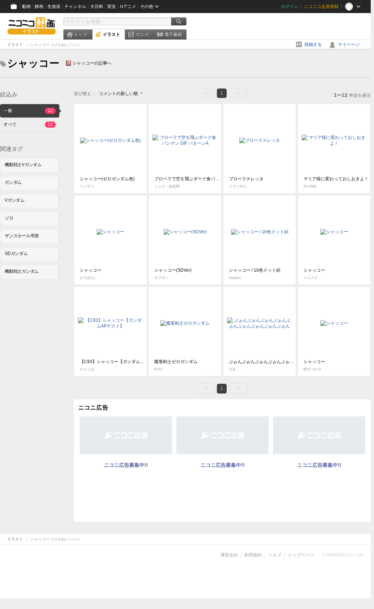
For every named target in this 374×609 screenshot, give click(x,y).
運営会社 (229, 554)
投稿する (313, 44)
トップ (80, 34)
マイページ (349, 44)
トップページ (301, 554)
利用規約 (253, 554)
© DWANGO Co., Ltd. (343, 554)
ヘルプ (274, 554)
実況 (111, 6)
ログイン (289, 6)
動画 (26, 6)
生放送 (53, 6)
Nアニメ (128, 6)
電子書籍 (173, 34)
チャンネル (75, 6)
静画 (39, 6)
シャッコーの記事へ (92, 63)
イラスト (111, 34)
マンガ (141, 34)
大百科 (96, 6)
